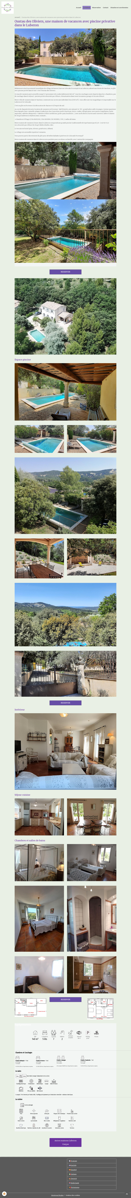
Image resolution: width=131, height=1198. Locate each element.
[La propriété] (65, 316)
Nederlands (75, 1183)
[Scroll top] (126, 1193)
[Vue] (65, 495)
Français (74, 1161)
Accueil (78, 7)
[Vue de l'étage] (65, 614)
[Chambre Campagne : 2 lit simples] (91, 862)
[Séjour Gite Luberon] (65, 751)
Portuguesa (75, 1187)
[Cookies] (4, 1193)
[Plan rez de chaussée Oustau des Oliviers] (30, 1007)
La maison (86, 7)
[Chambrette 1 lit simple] (39, 974)
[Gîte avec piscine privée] (65, 170)
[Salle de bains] (91, 974)
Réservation (96, 7)
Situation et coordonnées (119, 7)
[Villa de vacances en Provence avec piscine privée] (65, 57)
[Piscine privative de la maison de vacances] (91, 439)
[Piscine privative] (65, 231)
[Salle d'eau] (91, 919)
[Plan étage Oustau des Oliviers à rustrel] (100, 1008)
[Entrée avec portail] (65, 674)
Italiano (74, 1174)
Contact (105, 7)
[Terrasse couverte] (91, 557)
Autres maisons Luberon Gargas (66, 1142)
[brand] (7, 7)
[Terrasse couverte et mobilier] (39, 558)
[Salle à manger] (91, 817)
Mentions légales (57, 1195)
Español (74, 1170)
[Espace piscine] (39, 439)
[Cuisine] (39, 817)
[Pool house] (65, 392)
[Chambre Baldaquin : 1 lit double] (39, 862)
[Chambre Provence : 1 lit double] (39, 919)
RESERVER (65, 272)
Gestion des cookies (73, 1195)
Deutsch (74, 1179)
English (73, 1165)
